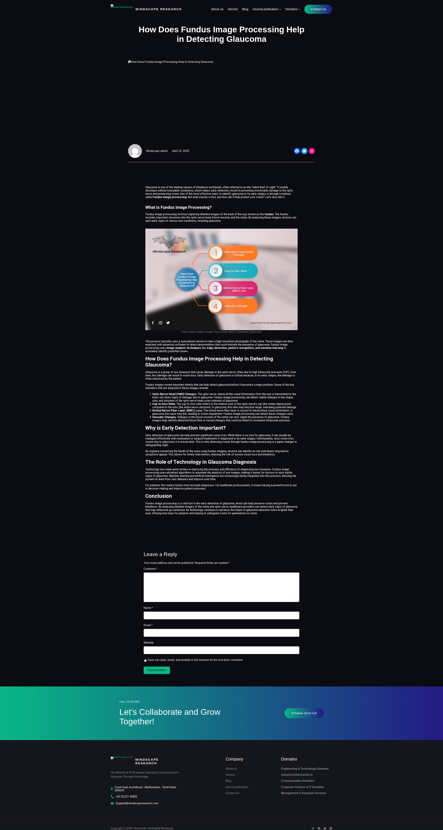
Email (148, 625)
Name (148, 607)
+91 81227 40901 (126, 796)
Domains (289, 759)
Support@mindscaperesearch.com (137, 803)
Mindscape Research (158, 9)
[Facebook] (297, 151)
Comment (150, 568)
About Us (231, 768)
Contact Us (318, 9)
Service (230, 774)
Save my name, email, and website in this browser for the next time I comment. (195, 659)
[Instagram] (312, 151)
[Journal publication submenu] (280, 9)
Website (149, 642)
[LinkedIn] (330, 828)
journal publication (237, 787)
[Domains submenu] (299, 9)
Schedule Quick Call (304, 713)
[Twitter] (304, 151)
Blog (228, 780)
